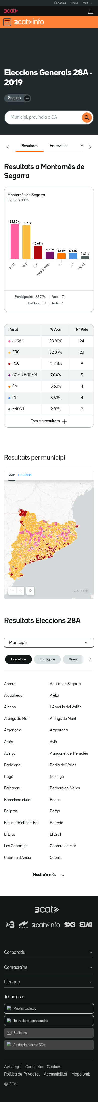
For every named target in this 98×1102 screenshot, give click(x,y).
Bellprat (10, 811)
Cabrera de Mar (63, 846)
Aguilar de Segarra (65, 684)
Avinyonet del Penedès (69, 753)
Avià (53, 742)
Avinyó (9, 753)
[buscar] (87, 117)
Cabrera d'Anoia (17, 858)
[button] (49, 422)
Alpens (10, 707)
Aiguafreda (13, 695)
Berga (55, 811)
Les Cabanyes (16, 846)
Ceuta (74, 3)
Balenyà (57, 777)
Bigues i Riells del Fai (21, 823)
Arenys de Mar (16, 719)
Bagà (8, 777)
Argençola (12, 730)
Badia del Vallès (63, 765)
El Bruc (10, 834)
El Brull (55, 834)
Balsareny (12, 788)
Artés (8, 742)
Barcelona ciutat (18, 800)
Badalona (12, 765)
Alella (54, 695)
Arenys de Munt (63, 719)
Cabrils (56, 858)
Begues (56, 800)
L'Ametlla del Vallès (66, 707)
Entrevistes (59, 146)
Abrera (10, 684)
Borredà (56, 823)
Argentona (59, 730)
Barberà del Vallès (65, 788)
